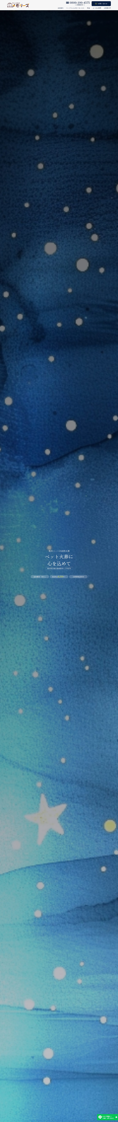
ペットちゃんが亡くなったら (75, 8)
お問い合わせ (102, 3)
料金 (88, 8)
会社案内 (60, 8)
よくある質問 (97, 8)
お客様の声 (107, 8)
